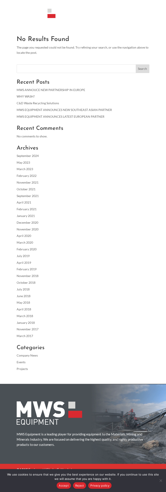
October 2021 (26, 189)
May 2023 (23, 162)
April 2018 (24, 309)
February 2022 (27, 176)
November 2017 (27, 329)
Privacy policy (99, 485)
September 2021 (28, 196)
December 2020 (27, 222)
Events (21, 362)
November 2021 (27, 182)
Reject (79, 485)
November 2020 (27, 229)
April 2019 (24, 262)
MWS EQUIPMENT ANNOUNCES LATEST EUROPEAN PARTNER (60, 116)
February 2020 (27, 249)
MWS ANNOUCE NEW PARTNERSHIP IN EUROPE (51, 90)
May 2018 (23, 302)
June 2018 (23, 296)
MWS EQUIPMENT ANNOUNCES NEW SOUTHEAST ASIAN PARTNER (64, 110)
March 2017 (25, 336)
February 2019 (27, 269)
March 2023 (25, 169)
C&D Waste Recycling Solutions (38, 103)
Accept (64, 485)
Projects (22, 369)
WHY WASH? (26, 96)
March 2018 (25, 316)
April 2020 (24, 236)
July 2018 (23, 289)
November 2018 (27, 276)
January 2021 (26, 216)
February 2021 (27, 209)
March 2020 (25, 242)
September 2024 (28, 156)
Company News (27, 355)
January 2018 (26, 322)
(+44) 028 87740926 (103, 3)
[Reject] (160, 480)
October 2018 (26, 282)
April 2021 (24, 202)
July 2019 (23, 256)
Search (142, 68)
